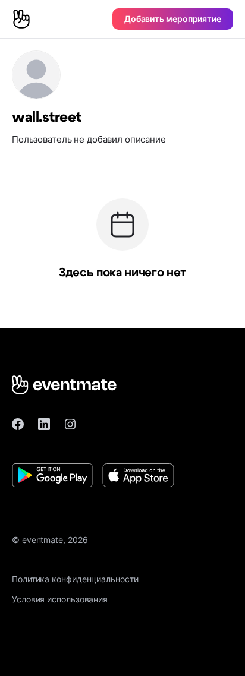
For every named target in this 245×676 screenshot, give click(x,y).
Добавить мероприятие (172, 19)
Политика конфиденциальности (75, 579)
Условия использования (60, 599)
